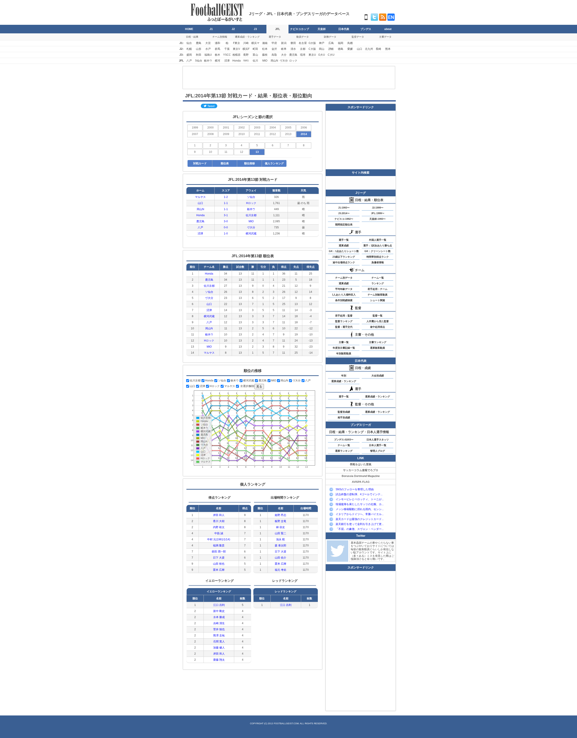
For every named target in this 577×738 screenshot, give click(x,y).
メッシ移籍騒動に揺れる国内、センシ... (360, 509)
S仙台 (198, 60)
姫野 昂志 (280, 515)
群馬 (217, 48)
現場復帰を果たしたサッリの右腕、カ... (360, 504)
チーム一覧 (377, 277)
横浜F (246, 48)
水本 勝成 (219, 617)
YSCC (227, 54)
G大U (321, 54)
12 (241, 152)
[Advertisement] (289, 77)
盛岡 (189, 54)
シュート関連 (377, 300)
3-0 (226, 221)
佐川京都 (251, 215)
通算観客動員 (377, 347)
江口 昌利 (219, 605)
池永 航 (280, 539)
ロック (293, 60)
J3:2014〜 (344, 213)
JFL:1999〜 (377, 213)
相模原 (236, 54)
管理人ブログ (377, 450)
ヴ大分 (284, 60)
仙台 (189, 43)
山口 (359, 48)
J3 (255, 29)
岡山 (321, 48)
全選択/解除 (247, 386)
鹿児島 (293, 54)
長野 (246, 54)
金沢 (274, 48)
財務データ (330, 36)
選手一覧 (344, 239)
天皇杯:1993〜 (377, 219)
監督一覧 (377, 315)
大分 (283, 54)
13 (257, 152)
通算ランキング (344, 450)
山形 (198, 48)
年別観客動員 (343, 353)
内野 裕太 (218, 527)
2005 (288, 127)
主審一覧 (344, 342)
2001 (226, 127)
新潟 (283, 43)
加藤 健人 (219, 647)
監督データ (358, 36)
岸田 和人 (218, 515)
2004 (273, 127)
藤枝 (265, 54)
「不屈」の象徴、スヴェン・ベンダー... (360, 529)
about (388, 29)
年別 (343, 375)
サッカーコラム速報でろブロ (360, 470)
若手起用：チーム (377, 289)
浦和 (217, 43)
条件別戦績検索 (344, 300)
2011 (257, 134)
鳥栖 (350, 43)
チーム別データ (344, 277)
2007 (195, 134)
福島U (208, 54)
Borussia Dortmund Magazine (361, 476)
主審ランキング (377, 342)
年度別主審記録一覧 (344, 347)
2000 (210, 127)
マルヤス (200, 197)
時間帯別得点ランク (377, 256)
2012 (273, 134)
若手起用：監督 (344, 315)
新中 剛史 (219, 611)
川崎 (246, 43)
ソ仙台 (251, 197)
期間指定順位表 (344, 224)
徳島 (340, 48)
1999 (195, 127)
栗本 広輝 (218, 569)
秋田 (198, 54)
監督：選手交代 (344, 326)
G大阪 (312, 43)
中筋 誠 (218, 533)
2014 (304, 134)
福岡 (340, 43)
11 (225, 152)
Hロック (251, 203)
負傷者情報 (377, 262)
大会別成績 (377, 375)
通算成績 (344, 245)
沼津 (227, 60)
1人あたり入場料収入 (344, 294)
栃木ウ (208, 60)
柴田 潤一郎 (219, 551)
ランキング (377, 283)
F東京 (236, 43)
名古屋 (303, 43)
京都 (302, 48)
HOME (189, 29)
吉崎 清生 (219, 623)
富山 (255, 54)
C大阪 (312, 48)
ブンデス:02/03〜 (343, 439)
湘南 (265, 43)
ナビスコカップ (299, 29)
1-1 (226, 203)
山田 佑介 (280, 557)
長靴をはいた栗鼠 (360, 464)
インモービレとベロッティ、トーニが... (360, 499)
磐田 (293, 43)
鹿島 (198, 43)
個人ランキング (274, 163)
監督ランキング (344, 321)
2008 (210, 134)
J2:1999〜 (377, 207)
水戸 (208, 48)
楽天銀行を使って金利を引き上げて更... (360, 524)
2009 (226, 134)
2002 (241, 127)
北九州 (369, 48)
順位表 (225, 163)
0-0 (226, 227)
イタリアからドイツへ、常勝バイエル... (360, 514)
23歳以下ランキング (343, 256)
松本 (265, 48)
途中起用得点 (377, 326)
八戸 (189, 60)
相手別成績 (344, 417)
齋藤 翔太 (219, 659)
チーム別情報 (219, 36)
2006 (304, 127)
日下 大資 (218, 557)
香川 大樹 (218, 521)
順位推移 (249, 163)
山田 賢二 (280, 533)
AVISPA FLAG (360, 482)
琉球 (302, 54)
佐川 (255, 60)
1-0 (226, 233)
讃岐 (331, 48)
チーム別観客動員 (377, 294)
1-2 (226, 197)
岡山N (274, 60)
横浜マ (255, 43)
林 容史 (280, 527)
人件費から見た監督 (377, 321)
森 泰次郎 (280, 545)
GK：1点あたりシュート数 (344, 251)
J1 (211, 29)
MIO (264, 60)
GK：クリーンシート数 (377, 251)
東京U (312, 54)
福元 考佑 (280, 569)
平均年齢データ (344, 289)
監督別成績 (344, 411)
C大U (331, 54)
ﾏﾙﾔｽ (246, 60)
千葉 (227, 48)
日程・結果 (192, 36)
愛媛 (350, 48)
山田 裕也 (218, 563)
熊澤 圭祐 (219, 635)
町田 (255, 48)
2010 (241, 134)
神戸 (321, 43)
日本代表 (343, 29)
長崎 (378, 48)
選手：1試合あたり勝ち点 (377, 245)
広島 (331, 43)
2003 (257, 127)
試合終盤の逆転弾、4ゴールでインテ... (359, 494)
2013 (288, 134)
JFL (277, 29)
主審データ (385, 36)
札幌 (189, 48)
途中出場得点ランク (344, 262)
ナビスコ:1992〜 (343, 219)
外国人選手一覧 (377, 239)
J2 (233, 29)
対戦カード (200, 163)
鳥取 (274, 54)
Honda (236, 60)
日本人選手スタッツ (377, 439)
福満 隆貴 (218, 545)
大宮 (208, 43)
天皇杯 (322, 29)
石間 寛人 (219, 641)
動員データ (302, 36)
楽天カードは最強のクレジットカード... (360, 519)
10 (210, 152)
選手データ (275, 36)
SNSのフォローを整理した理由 (355, 489)
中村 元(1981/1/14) (218, 539)
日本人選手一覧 (377, 445)
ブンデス (365, 29)
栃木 (217, 54)
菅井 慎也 (219, 629)
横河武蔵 (251, 233)
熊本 (388, 48)
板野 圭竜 (280, 521)
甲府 (274, 43)
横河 (217, 60)
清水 (293, 48)
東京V (236, 48)
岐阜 (283, 48)
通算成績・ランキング (247, 36)
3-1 (226, 215)
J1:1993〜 (344, 207)
